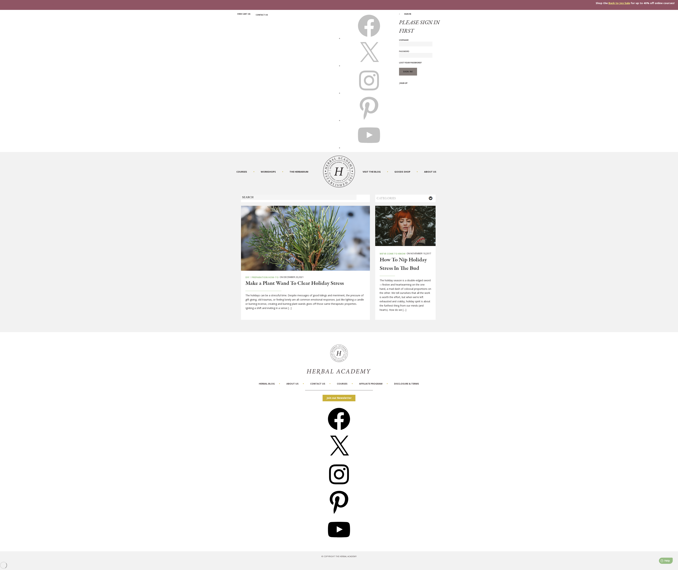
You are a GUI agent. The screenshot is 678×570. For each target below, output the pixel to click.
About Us (430, 171)
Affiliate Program (370, 383)
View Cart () (243, 14)
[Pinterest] (339, 514)
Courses (241, 171)
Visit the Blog (372, 171)
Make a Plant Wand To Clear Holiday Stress (294, 283)
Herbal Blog (267, 383)
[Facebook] (339, 431)
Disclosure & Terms (406, 383)
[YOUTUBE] (369, 147)
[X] (369, 65)
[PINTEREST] (369, 120)
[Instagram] (339, 486)
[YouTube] (339, 542)
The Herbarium (299, 171)
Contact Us (262, 15)
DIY (247, 277)
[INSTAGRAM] (369, 93)
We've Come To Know (393, 253)
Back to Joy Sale (619, 3)
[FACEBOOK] (369, 38)
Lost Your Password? (410, 62)
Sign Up (404, 83)
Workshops (268, 171)
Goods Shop (402, 171)
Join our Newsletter (339, 398)
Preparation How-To (265, 277)
